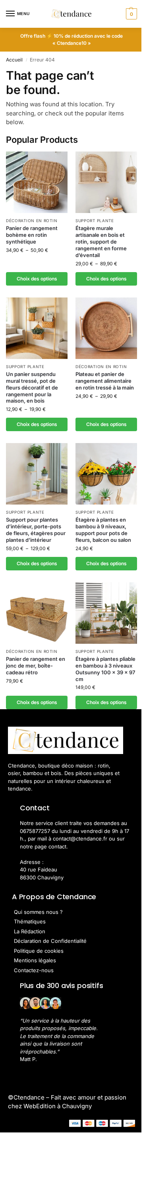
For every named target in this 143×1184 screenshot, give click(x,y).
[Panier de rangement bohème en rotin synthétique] (37, 182)
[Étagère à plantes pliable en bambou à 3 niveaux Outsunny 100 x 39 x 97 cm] (106, 613)
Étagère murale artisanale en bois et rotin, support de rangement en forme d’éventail (101, 241)
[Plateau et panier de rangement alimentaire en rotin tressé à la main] (106, 328)
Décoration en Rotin (31, 220)
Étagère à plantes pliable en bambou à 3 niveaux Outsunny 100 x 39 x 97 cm (105, 669)
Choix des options (37, 279)
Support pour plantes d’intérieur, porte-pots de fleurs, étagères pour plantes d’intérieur (36, 529)
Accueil (14, 60)
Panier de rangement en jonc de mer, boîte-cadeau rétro (35, 665)
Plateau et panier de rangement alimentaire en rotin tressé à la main (104, 381)
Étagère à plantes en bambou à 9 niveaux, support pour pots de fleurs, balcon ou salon (103, 529)
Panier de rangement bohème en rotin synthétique (32, 235)
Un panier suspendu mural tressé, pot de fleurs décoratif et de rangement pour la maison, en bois (32, 387)
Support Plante (94, 220)
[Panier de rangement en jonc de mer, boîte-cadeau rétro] (37, 613)
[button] (130, 13)
